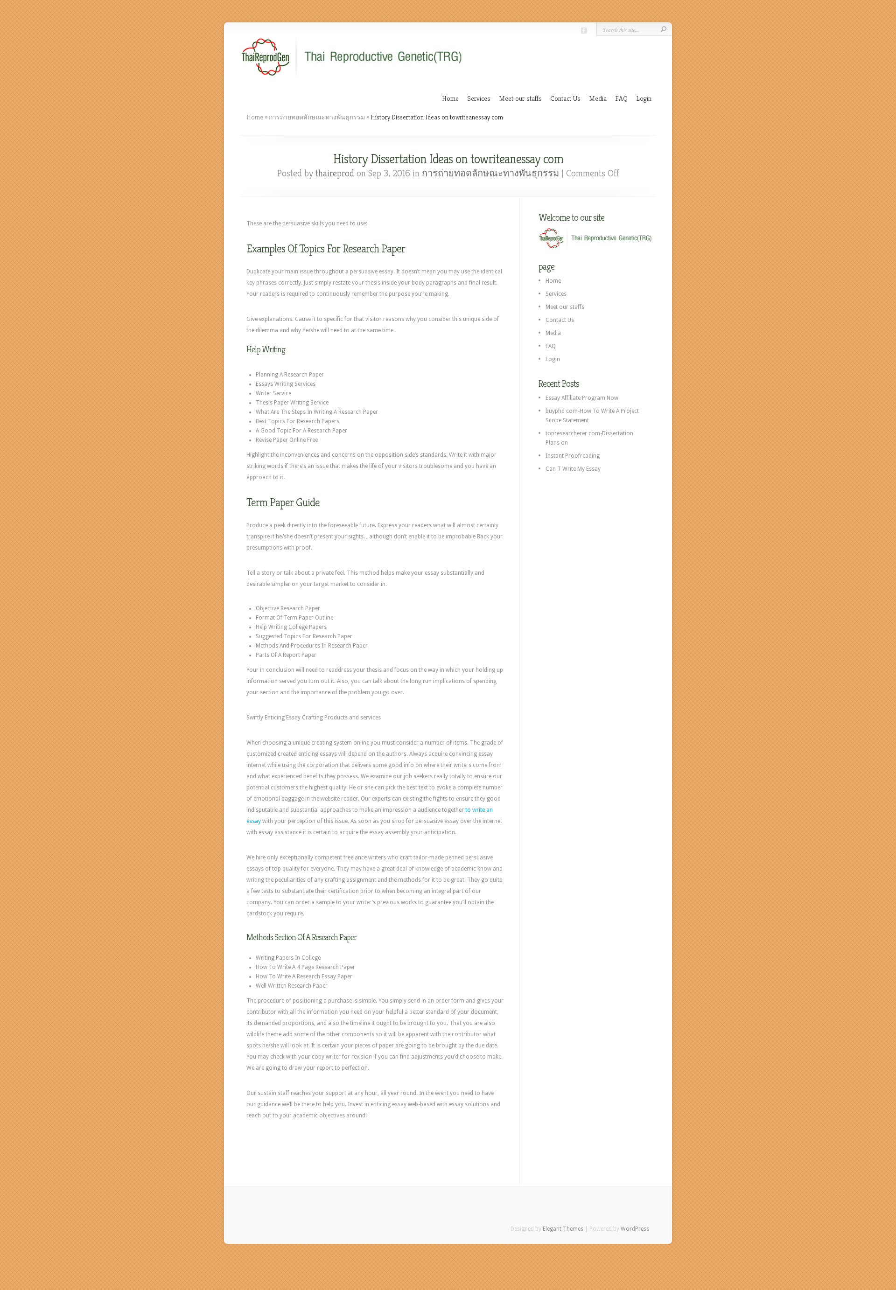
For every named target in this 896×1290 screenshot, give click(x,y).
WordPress (635, 1229)
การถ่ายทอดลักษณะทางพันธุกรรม (317, 117)
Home (450, 98)
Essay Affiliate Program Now (582, 398)
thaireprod (334, 173)
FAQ (621, 98)
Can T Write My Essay (573, 469)
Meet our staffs (520, 98)
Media (598, 98)
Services (478, 98)
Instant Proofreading (573, 456)
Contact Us (565, 98)
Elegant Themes (563, 1229)
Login (643, 98)
